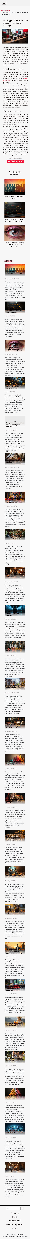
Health (15, 1217)
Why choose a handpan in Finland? (15, 575)
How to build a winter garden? (14, 461)
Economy (15, 1213)
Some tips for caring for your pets (15, 801)
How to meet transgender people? (14, 197)
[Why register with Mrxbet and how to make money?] (14, 210)
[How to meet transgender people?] (14, 187)
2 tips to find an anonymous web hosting (12, 613)
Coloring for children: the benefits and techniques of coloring (14, 500)
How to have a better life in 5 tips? (14, 1024)
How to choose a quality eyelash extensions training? (15, 244)
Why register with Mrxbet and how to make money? (14, 220)
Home (3, 10)
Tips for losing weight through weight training (15, 1170)
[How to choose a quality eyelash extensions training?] (14, 233)
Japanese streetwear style (14, 649)
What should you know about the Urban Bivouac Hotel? (15, 386)
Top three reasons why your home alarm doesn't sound (15, 988)
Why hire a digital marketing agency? (13, 537)
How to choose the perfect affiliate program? (13, 839)
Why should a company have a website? (15, 1131)
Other (8, 10)
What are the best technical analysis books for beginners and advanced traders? (15, 727)
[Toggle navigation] (4, 2)
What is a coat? (12, 1095)
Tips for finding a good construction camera (14, 686)
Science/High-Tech (15, 1224)
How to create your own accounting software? (13, 763)
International (15, 1220)
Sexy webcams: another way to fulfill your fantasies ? (15, 425)
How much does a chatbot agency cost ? (14, 874)
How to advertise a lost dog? (15, 912)
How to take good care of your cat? (14, 1059)
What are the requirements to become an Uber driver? (15, 951)
